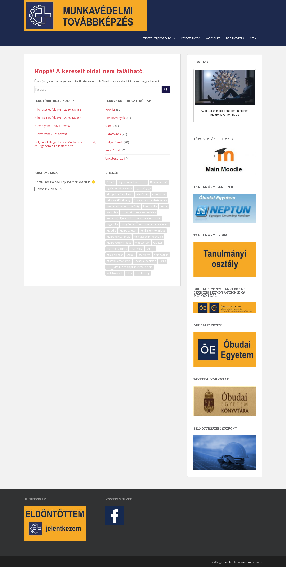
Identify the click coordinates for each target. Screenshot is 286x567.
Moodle (111, 230)
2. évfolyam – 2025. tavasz (52, 126)
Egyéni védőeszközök (119, 188)
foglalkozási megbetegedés (150, 200)
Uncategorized (115, 158)
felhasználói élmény (118, 200)
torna (163, 261)
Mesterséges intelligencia (154, 224)
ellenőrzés (142, 194)
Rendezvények (190, 38)
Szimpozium (161, 255)
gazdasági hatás (116, 206)
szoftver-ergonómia (118, 261)
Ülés (129, 273)
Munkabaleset (128, 230)
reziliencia (137, 249)
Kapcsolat (213, 38)
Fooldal (110, 109)
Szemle (130, 255)
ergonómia (158, 194)
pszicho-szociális (117, 249)
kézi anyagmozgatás (149, 218)
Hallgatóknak (114, 142)
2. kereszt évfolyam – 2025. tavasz (57, 118)
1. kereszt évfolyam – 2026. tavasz (57, 109)
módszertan (142, 242)
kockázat (127, 212)
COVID (111, 182)
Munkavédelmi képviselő (148, 236)
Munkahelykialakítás (118, 236)
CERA (253, 38)
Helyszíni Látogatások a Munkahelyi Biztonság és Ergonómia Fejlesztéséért (65, 144)
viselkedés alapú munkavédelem (133, 267)
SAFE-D (150, 249)
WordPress (247, 562)
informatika (150, 206)
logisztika (112, 224)
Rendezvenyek (115, 118)
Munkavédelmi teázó (119, 242)
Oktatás (157, 242)
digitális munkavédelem (132, 182)
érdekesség (142, 273)
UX (108, 267)
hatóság (134, 206)
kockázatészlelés (146, 212)
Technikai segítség (145, 261)
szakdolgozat (115, 255)
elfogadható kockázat (120, 194)
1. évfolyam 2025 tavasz (50, 134)
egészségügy (143, 188)
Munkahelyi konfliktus (152, 230)
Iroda (164, 206)
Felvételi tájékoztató (157, 38)
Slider (109, 126)
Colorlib (226, 562)
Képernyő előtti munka (120, 218)
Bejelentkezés (235, 38)
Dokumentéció (158, 182)
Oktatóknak (113, 134)
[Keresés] (166, 89)
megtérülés (128, 224)
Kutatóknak (113, 150)
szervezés (144, 255)
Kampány (112, 212)
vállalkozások (115, 273)
